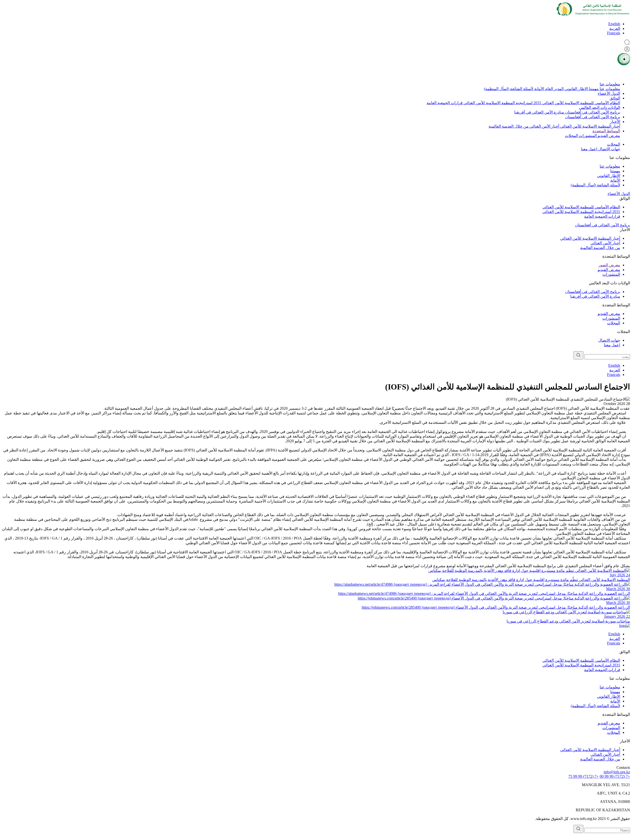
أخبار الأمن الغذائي (544, 126)
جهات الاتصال (608, 149)
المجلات (571, 136)
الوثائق (615, 98)
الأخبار (615, 121)
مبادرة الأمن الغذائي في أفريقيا (539, 112)
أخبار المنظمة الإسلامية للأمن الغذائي (589, 126)
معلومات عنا (610, 84)
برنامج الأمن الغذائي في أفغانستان (592, 112)
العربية (614, 28)
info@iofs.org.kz (617, 772)
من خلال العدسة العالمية (509, 126)
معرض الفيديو (608, 136)
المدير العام (554, 89)
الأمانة (538, 89)
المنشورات (587, 136)
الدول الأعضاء (609, 93)
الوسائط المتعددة (606, 131)
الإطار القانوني (576, 89)
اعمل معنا (589, 149)
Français (613, 33)
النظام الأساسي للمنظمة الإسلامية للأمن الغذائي (580, 103)
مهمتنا (593, 89)
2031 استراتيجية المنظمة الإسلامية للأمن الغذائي (502, 103)
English (614, 24)
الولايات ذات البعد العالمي (599, 107)
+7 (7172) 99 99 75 (583, 776)
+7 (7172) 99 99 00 (615, 776)
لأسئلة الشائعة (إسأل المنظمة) (508, 89)
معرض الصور (609, 265)
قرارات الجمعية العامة (445, 103)
